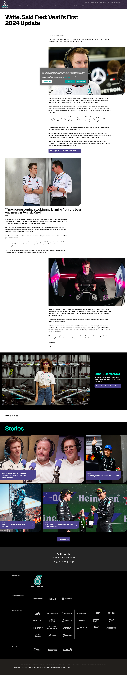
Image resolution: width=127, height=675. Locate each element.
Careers (66, 6)
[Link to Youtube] (65, 562)
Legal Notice (66, 664)
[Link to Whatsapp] (73, 562)
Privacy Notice (85, 664)
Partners (57, 6)
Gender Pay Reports (56, 667)
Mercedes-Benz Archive (55, 664)
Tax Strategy (17, 667)
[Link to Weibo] (70, 562)
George (65, 133)
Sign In (87, 2)
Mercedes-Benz (115, 2)
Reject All (70, 81)
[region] (64, 76)
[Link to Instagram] (57, 562)
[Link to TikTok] (62, 562)
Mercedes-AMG (104, 2)
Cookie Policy (75, 664)
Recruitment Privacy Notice (98, 664)
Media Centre (44, 664)
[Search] (124, 3)
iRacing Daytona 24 (97, 328)
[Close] (85, 69)
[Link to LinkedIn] (67, 562)
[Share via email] (17, 415)
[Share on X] (12, 415)
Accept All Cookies (81, 81)
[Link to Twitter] (59, 562)
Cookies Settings (47, 81)
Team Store (94, 2)
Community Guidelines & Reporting (29, 664)
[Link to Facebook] (54, 562)
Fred (59, 35)
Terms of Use (66, 667)
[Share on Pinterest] (14, 415)
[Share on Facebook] (10, 415)
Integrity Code (26, 667)
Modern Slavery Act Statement (40, 667)
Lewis (58, 133)
